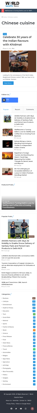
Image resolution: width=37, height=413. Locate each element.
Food (4, 34)
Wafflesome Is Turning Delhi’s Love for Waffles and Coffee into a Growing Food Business (18, 205)
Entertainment (7, 304)
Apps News (6, 359)
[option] (18, 199)
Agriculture (6, 362)
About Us (9, 400)
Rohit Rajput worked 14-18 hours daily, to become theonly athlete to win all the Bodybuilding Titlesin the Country (17, 275)
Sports (5, 323)
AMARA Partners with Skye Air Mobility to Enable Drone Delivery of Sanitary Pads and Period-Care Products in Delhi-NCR (24, 120)
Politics (5, 374)
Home (5, 17)
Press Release (7, 336)
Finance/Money (8, 346)
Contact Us (23, 400)
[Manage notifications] (32, 408)
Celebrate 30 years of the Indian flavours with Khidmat (17, 40)
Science (5, 333)
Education (6, 311)
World (4, 330)
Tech (4, 314)
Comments (30, 109)
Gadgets (5, 378)
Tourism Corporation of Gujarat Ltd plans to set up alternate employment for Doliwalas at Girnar (18, 265)
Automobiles (7, 352)
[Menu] (2, 5)
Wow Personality (8, 371)
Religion (5, 355)
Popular (6, 109)
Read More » (8, 83)
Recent (17, 109)
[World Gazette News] (12, 4)
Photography (7, 368)
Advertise (16, 400)
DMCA (29, 400)
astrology (6, 365)
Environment (7, 384)
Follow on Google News (23, 403)
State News (6, 343)
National (5, 320)
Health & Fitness (8, 308)
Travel (5, 349)
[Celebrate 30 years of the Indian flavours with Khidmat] (18, 61)
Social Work (6, 317)
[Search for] (35, 5)
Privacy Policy (11, 403)
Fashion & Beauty (8, 327)
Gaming (5, 381)
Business (5, 298)
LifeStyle (5, 301)
